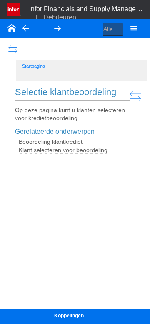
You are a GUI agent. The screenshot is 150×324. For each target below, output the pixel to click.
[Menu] (133, 28)
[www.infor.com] (14, 8)
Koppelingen (69, 316)
